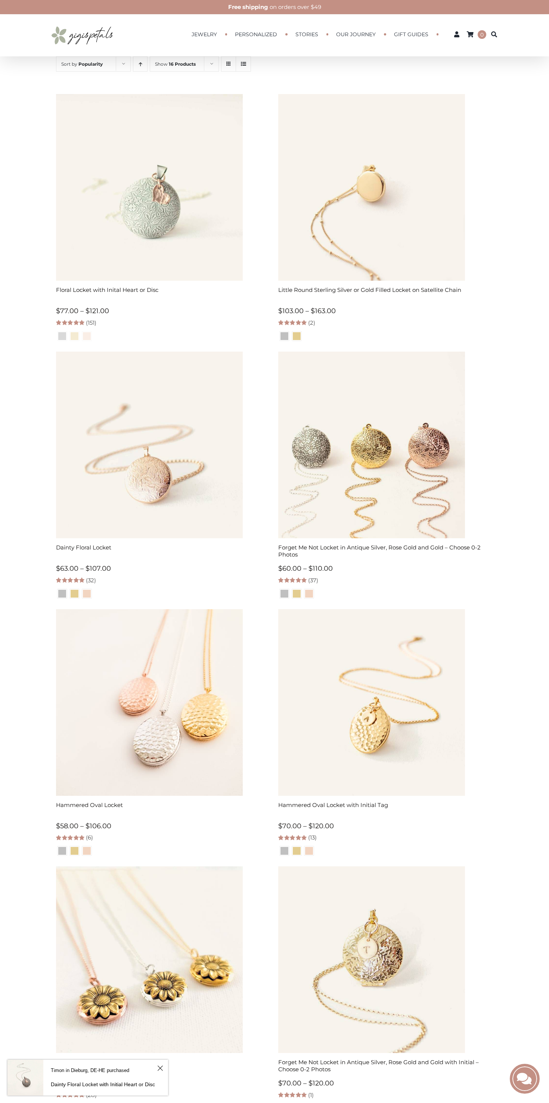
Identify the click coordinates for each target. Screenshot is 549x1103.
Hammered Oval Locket (89, 804)
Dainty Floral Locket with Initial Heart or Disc (103, 1084)
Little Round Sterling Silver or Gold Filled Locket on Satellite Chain (369, 289)
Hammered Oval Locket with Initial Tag (333, 804)
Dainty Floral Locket (83, 547)
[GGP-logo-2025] (82, 23)
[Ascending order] (140, 64)
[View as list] (243, 64)
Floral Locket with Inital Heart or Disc (107, 289)
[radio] (284, 336)
